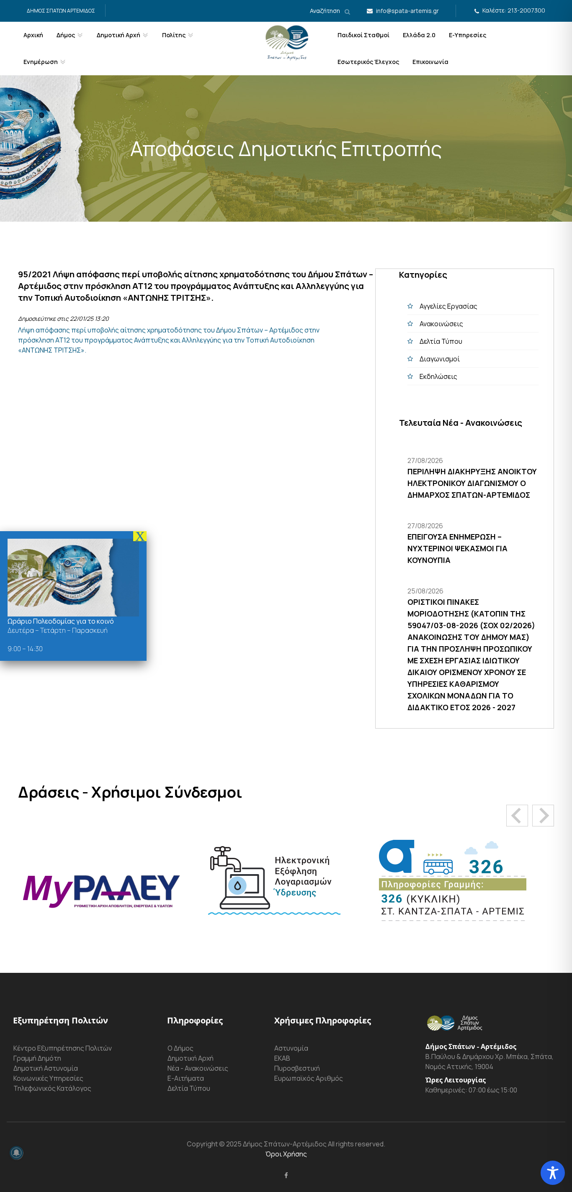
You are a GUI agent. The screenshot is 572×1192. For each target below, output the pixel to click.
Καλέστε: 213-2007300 (513, 10)
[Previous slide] (517, 815)
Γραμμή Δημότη (37, 1058)
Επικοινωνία (430, 62)
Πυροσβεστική (297, 1068)
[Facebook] (286, 1175)
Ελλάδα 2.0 (419, 35)
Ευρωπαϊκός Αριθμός (308, 1078)
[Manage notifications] (16, 1152)
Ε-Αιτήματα (185, 1078)
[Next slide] (543, 815)
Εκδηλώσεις (438, 376)
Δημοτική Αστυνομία (45, 1068)
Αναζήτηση (325, 11)
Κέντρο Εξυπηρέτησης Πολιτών (62, 1048)
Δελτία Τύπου (441, 341)
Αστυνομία (291, 1048)
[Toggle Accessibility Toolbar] (553, 1173)
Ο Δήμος (180, 1048)
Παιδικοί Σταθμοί (363, 35)
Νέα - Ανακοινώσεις (197, 1068)
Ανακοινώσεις (441, 323)
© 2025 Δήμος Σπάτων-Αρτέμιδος (272, 1144)
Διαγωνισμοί (440, 358)
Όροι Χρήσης (286, 1154)
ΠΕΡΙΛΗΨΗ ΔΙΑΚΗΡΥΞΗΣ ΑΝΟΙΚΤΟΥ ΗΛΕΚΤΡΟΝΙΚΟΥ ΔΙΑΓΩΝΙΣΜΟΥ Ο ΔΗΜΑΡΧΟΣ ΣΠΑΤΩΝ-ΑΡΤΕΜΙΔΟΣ (472, 483)
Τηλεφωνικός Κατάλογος (52, 1088)
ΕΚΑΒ (282, 1058)
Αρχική (33, 35)
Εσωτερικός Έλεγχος (368, 62)
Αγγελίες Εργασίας (448, 306)
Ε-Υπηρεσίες (467, 35)
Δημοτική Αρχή (190, 1058)
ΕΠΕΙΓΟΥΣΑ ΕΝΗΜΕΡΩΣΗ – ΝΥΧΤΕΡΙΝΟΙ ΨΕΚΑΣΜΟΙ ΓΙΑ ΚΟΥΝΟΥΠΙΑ (457, 548)
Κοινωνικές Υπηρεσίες (48, 1078)
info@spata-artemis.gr (407, 11)
